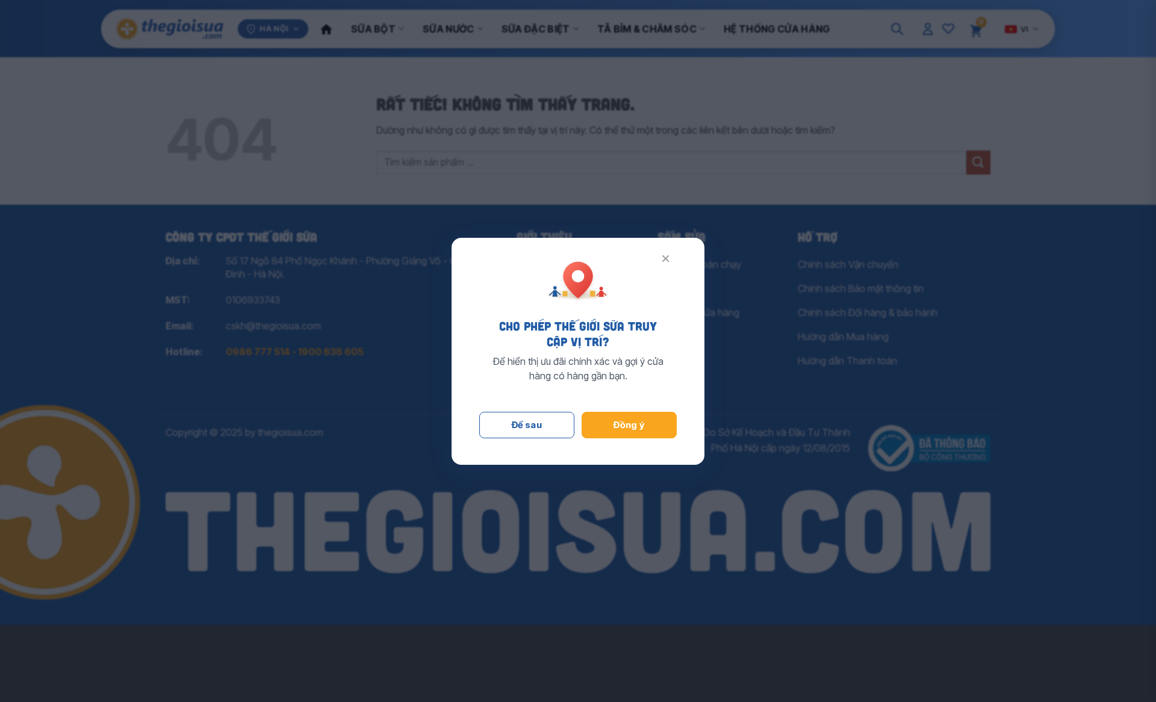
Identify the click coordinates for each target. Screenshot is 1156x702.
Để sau (527, 424)
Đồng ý (629, 424)
